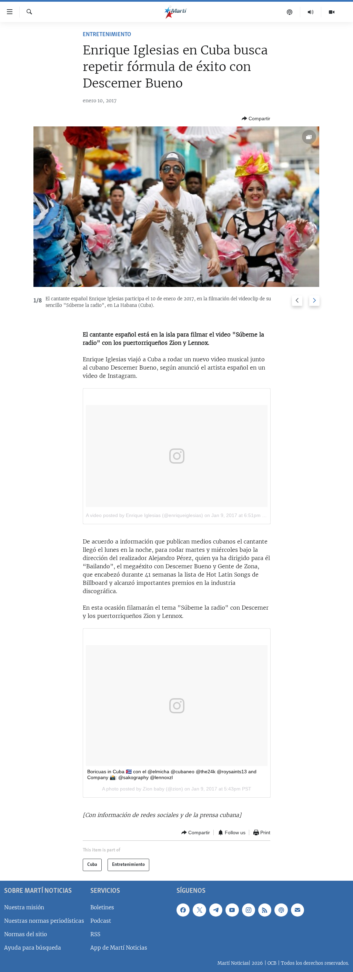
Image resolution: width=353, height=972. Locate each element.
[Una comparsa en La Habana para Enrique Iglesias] (176, 206)
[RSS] (264, 909)
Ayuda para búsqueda (32, 947)
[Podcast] (289, 12)
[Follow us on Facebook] (183, 909)
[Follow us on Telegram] (215, 909)
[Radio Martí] (310, 12)
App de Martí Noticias (118, 947)
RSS (95, 934)
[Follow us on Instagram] (248, 909)
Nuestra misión (24, 907)
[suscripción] (297, 909)
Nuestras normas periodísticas (44, 920)
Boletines (102, 907)
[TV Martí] (331, 12)
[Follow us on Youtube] (232, 909)
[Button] (256, 118)
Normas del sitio (25, 934)
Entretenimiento (107, 35)
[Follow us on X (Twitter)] (199, 909)
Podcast (100, 920)
